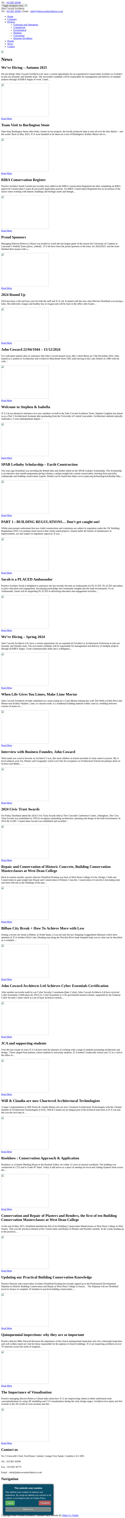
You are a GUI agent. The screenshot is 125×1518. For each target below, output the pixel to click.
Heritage (17, 33)
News (10, 43)
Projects (11, 22)
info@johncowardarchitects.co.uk (46, 11)
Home (10, 16)
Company (12, 19)
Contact (11, 46)
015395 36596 (14, 2)
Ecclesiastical (19, 30)
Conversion (19, 35)
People (10, 41)
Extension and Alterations (25, 24)
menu (12, 6)
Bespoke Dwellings (22, 38)
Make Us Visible (70, 1515)
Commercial (19, 27)
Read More (6, 118)
